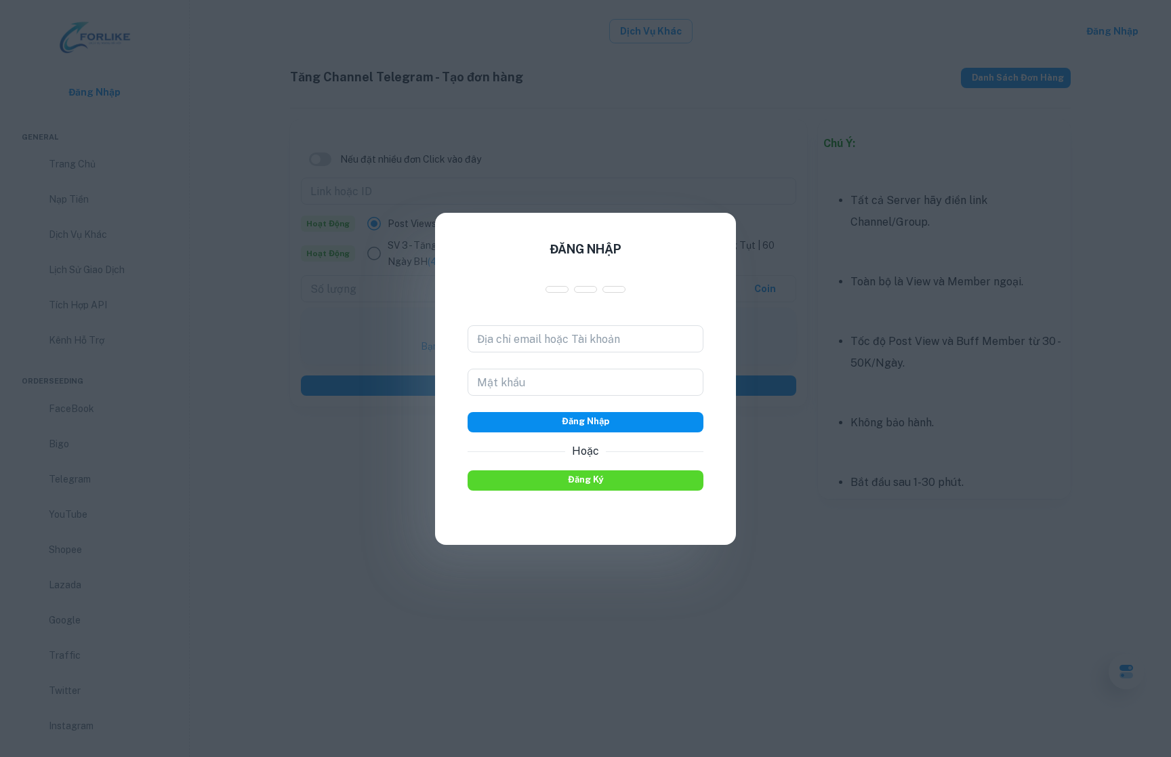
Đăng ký (585, 479)
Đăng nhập (585, 421)
